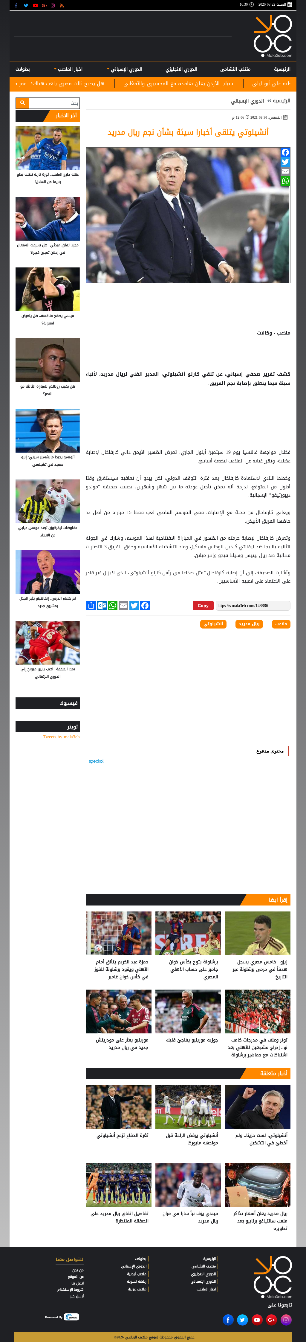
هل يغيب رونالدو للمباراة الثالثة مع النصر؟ (47, 390)
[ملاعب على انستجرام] (53, 5)
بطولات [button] (23, 69)
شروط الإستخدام (70, 1289)
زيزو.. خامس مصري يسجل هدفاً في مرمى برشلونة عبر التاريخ (260, 969)
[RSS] (62, 5)
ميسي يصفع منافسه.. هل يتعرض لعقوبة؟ (48, 319)
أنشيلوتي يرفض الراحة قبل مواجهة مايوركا (192, 1139)
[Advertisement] (188, 407)
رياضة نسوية (136, 1281)
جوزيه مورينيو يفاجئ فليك (192, 1040)
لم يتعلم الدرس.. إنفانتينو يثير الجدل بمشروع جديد (47, 602)
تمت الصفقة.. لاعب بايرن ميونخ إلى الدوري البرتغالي (48, 673)
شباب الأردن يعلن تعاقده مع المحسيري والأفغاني (241, 83)
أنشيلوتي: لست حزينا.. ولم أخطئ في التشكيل (261, 1139)
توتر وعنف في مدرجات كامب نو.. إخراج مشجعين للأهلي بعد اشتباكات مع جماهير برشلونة (257, 1047)
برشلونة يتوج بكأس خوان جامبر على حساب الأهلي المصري (193, 969)
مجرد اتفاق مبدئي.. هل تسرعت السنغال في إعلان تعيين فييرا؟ (48, 249)
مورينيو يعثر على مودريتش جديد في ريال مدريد (122, 1044)
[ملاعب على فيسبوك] (18, 5)
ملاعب (281, 624)
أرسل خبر (77, 1296)
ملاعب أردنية (136, 1274)
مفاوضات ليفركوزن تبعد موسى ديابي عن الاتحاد (47, 531)
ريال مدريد (249, 624)
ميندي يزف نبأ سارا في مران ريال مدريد (190, 1217)
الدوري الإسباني (125, 69)
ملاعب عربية (137, 1289)
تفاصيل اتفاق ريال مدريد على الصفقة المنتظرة (120, 1217)
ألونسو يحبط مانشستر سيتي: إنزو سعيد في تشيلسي (47, 461)
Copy (203, 605)
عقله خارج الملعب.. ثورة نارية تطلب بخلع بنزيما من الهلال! (48, 178)
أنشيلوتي (213, 624)
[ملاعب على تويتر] (26, 5)
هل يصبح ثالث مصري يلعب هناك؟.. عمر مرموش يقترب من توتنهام (94, 83)
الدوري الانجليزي (181, 69)
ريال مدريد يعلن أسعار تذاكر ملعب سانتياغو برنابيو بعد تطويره (260, 1221)
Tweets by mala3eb (61, 736)
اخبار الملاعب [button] (69, 69)
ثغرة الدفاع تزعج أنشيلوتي (123, 1136)
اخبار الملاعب (206, 1289)
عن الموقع (76, 1276)
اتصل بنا (77, 1283)
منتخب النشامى (235, 69)
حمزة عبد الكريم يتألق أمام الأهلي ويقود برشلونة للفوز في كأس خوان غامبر (121, 969)
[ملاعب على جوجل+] (44, 5)
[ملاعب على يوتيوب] (35, 5)
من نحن (78, 1270)
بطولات (140, 1258)
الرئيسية (282, 69)
